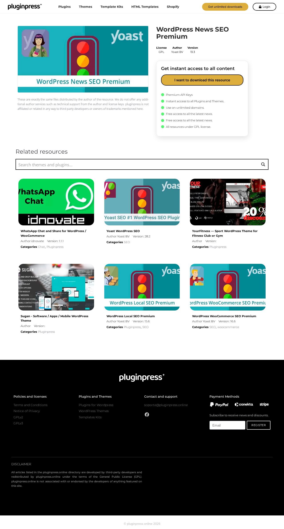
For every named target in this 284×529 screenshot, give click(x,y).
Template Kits (112, 7)
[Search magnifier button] (263, 164)
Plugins (64, 7)
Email (213, 418)
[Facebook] (147, 414)
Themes (85, 7)
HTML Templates (144, 7)
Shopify (173, 7)
